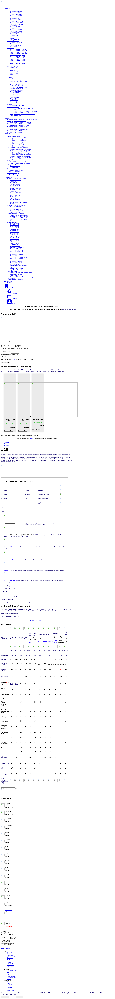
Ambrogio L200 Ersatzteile (16, 251)
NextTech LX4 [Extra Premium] (18, 83)
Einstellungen (12, 997)
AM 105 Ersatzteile (15, 204)
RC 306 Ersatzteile (14, 232)
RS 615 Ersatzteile (14, 227)
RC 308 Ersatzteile (14, 230)
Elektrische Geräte (11, 164)
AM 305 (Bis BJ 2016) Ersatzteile (18, 202)
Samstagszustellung (12, 977)
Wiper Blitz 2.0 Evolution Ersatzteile (19, 265)
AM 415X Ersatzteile (15, 187)
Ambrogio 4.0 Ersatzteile (16, 248)
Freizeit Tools (10, 174)
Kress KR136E (14, 67)
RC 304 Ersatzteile (14, 233)
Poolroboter (7, 118)
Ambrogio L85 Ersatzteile (16, 253)
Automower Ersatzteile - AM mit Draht (16, 178)
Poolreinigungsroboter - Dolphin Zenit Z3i (17, 129)
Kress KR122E (14, 71)
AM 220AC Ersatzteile (15, 212)
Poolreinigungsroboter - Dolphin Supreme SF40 (19, 122)
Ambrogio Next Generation (17, 105)
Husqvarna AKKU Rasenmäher (18, 143)
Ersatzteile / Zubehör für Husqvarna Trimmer (21, 272)
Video (5, 444)
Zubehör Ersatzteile (8, 177)
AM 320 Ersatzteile (15, 191)
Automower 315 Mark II (16, 25)
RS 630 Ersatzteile (14, 225)
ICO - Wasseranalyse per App (14, 132)
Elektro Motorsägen (15, 166)
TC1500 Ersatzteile (15, 241)
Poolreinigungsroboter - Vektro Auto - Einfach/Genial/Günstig (22, 119)
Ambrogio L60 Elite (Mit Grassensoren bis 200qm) (22, 114)
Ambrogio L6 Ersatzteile (16, 261)
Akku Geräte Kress (11, 160)
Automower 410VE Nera (16, 20)
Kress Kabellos (10, 48)
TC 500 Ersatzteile (14, 243)
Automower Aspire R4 (15, 35)
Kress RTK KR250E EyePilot (17, 63)
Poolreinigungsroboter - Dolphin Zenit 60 (17, 130)
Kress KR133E (14, 69)
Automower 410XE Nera (16, 21)
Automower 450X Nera (16, 12)
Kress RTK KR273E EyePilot (17, 56)
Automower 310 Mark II (16, 28)
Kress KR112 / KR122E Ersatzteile (19, 216)
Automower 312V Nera (16, 29)
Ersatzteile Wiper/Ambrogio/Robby (15, 247)
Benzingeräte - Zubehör (16, 274)
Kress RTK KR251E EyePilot (17, 62)
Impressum (9, 952)
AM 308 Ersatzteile (15, 199)
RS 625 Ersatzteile (14, 226)
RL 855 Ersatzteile (14, 237)
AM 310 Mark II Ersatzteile (17, 196)
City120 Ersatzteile (14, 244)
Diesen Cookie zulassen (36, 620)
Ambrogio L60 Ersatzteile (16, 255)
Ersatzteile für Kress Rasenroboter (15, 213)
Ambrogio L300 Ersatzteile (16, 250)
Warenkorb (14, 293)
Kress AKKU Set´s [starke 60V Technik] (20, 163)
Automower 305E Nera (16, 32)
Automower (10, 10)
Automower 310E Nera (16, 27)
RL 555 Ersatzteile (14, 239)
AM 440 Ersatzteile (15, 181)
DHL (8, 974)
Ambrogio (9, 104)
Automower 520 (14, 46)
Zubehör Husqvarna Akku (13, 278)
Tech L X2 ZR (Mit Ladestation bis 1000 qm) (21, 108)
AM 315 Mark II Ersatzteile (17, 194)
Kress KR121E (14, 73)
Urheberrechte (10, 965)
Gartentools (6, 135)
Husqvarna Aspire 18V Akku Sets (18, 159)
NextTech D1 (13, 102)
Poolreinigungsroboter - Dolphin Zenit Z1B (17, 126)
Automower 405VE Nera (16, 22)
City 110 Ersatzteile (15, 246)
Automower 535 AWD (15, 45)
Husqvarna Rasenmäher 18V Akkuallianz (20, 149)
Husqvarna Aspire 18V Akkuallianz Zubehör (21, 157)
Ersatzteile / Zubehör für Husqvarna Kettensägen (22, 277)
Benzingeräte (10, 168)
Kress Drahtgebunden (12, 66)
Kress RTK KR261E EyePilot (17, 59)
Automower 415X (14, 18)
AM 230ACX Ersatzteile (16, 209)
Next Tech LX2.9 (14, 93)
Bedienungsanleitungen (16, 36)
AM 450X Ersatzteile (15, 180)
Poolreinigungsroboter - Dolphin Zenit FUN (18, 125)
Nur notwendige (4, 997)
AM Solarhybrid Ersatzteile (17, 211)
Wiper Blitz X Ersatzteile (16, 270)
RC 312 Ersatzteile (14, 229)
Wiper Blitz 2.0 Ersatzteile (16, 267)
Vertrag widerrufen (5, 948)
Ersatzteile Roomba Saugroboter (15, 279)
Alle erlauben (20, 997)
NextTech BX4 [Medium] (16, 90)
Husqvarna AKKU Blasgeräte (17, 142)
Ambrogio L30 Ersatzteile (16, 258)
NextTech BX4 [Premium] (16, 88)
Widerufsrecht (10, 955)
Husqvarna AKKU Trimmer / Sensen (19, 138)
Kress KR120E (14, 74)
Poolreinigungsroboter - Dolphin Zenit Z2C (17, 128)
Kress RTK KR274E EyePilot (17, 55)
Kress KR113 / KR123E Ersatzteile (19, 215)
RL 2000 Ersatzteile (15, 236)
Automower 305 (14, 34)
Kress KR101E (14, 76)
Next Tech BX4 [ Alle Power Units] (19, 87)
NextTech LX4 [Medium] (16, 86)
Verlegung (12, 38)
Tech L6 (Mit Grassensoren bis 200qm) (19, 112)
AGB (8, 953)
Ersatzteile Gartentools (12, 271)
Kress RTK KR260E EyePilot (17, 60)
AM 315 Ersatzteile (15, 195)
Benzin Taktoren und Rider (16, 170)
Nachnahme (10, 988)
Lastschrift (9, 987)
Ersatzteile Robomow (12, 222)
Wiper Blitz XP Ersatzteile (16, 268)
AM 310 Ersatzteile (15, 198)
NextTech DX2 (14, 101)
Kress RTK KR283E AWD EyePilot (19, 50)
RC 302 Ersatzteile (14, 234)
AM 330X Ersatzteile (15, 189)
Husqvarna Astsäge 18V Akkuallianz (19, 152)
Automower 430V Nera (16, 15)
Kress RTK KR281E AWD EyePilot (19, 52)
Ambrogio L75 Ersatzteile (16, 254)
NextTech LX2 (14, 100)
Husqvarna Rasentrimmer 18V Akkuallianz (20, 150)
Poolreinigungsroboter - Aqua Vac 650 (16, 121)
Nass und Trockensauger (13, 173)
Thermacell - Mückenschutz (17, 175)
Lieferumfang (7, 442)
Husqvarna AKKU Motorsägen (18, 140)
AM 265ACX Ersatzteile (16, 206)
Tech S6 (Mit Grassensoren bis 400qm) (19, 109)
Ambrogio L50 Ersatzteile (16, 260)
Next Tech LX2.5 (14, 95)
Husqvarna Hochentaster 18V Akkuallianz (20, 153)
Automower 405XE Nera (16, 24)
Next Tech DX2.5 (14, 97)
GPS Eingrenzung (14, 39)
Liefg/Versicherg (11, 963)
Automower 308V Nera (16, 31)
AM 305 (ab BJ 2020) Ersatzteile (18, 201)
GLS (8, 972)
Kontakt (9, 959)
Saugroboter (7, 133)
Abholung (9, 979)
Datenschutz (10, 958)
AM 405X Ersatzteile (15, 188)
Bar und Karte (10, 990)
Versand (13, 359)
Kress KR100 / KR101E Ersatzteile (19, 220)
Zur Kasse (14, 298)
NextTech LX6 (14, 79)
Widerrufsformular (11, 956)
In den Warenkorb (5, 362)
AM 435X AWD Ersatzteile (17, 182)
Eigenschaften (7, 441)
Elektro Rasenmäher (15, 167)
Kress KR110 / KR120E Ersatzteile (19, 219)
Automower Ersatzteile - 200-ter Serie (16, 205)
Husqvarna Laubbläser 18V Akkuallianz (20, 156)
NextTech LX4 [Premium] (16, 84)
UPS (8, 973)
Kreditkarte (9, 984)
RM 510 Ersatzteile (15, 240)
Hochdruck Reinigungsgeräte (14, 171)
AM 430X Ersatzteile (15, 184)
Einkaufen (11, 287)
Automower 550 (14, 43)
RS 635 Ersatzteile (14, 223)
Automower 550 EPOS (16, 42)
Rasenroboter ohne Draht (13, 107)
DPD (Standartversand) (12, 970)
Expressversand (11, 976)
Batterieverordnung (11, 966)
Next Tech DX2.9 (14, 94)
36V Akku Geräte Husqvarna (14, 136)
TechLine (9, 77)
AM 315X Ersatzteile (15, 192)
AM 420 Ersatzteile (15, 185)
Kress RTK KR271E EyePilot (17, 57)
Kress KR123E (14, 70)
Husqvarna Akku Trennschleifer (18, 145)
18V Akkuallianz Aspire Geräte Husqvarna (17, 147)
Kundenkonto (15, 303)
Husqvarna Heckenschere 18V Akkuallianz (20, 154)
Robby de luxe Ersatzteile (16, 264)
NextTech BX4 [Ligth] (15, 91)
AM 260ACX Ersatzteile (16, 208)
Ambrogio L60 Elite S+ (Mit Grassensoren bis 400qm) (23, 111)
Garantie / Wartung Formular (14, 116)
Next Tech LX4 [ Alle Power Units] (19, 81)
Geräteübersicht (8, 445)
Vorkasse (9, 986)
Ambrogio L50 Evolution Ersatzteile (19, 257)
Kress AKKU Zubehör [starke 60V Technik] (21, 161)
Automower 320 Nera (15, 17)
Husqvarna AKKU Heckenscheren (18, 139)
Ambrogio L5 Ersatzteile (16, 263)
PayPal (8, 983)
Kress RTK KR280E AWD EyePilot (19, 53)
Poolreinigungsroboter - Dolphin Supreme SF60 (19, 123)
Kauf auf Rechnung (12, 981)
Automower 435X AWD (16, 14)
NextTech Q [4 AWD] (15, 80)
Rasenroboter (7, 8)
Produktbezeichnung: (6, 354)
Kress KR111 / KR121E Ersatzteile (18, 218)
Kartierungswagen (14, 64)
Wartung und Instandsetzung (14, 115)
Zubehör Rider (13, 275)
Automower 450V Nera (16, 11)
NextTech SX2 (13, 98)
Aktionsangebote (8, 281)
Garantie (9, 967)
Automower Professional (13, 41)
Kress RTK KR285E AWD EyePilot (19, 49)
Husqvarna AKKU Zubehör (17, 146)
